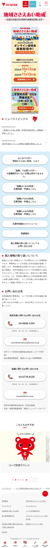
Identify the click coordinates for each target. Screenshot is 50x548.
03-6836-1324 (27, 323)
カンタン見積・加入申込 (35, 546)
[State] (26, 480)
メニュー (46, 5)
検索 (40, 5)
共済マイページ (25, 546)
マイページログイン (33, 4)
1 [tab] (13, 480)
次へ (36, 480)
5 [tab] (23, 480)
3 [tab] (18, 480)
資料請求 (25, 5)
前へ (31, 480)
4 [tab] (20, 480)
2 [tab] (15, 480)
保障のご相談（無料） (45, 546)
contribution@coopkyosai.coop (25, 343)
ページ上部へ (45, 494)
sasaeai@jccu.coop (25, 396)
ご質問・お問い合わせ (5, 546)
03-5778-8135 (27, 376)
